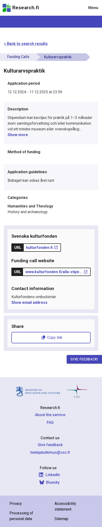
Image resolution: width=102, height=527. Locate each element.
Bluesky (53, 482)
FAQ (50, 422)
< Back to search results (26, 43)
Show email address (29, 302)
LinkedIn (53, 475)
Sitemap (61, 519)
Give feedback (50, 445)
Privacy (15, 503)
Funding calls (18, 56)
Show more (18, 135)
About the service (50, 415)
